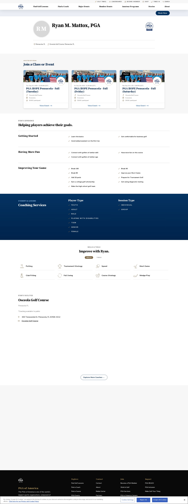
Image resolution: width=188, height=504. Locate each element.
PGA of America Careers (129, 495)
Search (167, 1)
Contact (99, 483)
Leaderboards (117, 1)
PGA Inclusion (150, 487)
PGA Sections (125, 491)
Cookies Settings (128, 500)
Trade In (155, 1)
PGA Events (75, 495)
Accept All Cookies (159, 500)
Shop (146, 1)
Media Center (100, 491)
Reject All (143, 500)
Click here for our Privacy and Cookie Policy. (24, 502)
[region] (94, 500)
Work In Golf (125, 487)
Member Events (105, 6)
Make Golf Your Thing (152, 491)
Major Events (83, 6)
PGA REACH (149, 483)
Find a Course (76, 491)
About (167, 6)
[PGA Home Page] (21, 6)
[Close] (184, 499)
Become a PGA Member (129, 483)
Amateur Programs (130, 6)
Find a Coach (63, 6)
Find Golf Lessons (40, 6)
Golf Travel (102, 1)
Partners (99, 495)
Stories (152, 6)
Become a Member (133, 1)
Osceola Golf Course (30, 321)
